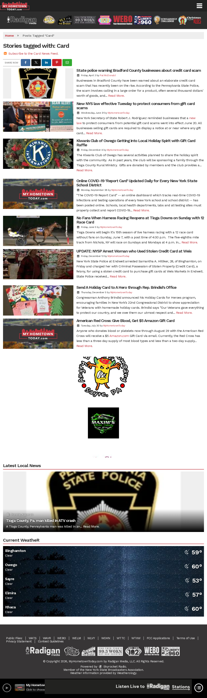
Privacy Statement (19, 641)
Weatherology (126, 673)
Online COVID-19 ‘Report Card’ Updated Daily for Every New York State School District (136, 182)
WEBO (61, 638)
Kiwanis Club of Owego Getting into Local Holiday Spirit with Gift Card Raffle (135, 142)
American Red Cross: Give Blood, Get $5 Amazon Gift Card (125, 320)
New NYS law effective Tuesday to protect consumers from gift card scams (135, 105)
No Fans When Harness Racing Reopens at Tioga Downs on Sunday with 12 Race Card (140, 219)
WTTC (121, 638)
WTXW (135, 638)
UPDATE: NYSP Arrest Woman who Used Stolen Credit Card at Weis (133, 251)
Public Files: (14, 638)
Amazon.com (119, 336)
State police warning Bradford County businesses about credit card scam (138, 70)
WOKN (105, 638)
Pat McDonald (107, 75)
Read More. (116, 96)
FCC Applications (158, 638)
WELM (76, 638)
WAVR (47, 638)
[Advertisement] (103, 358)
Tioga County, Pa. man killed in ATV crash (40, 520)
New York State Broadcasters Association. (114, 670)
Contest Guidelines (51, 641)
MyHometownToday (119, 112)
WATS (33, 638)
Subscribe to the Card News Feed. (33, 53)
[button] (199, 6)
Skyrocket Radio (114, 666)
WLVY (91, 638)
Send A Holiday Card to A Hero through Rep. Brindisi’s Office (126, 287)
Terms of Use (185, 638)
